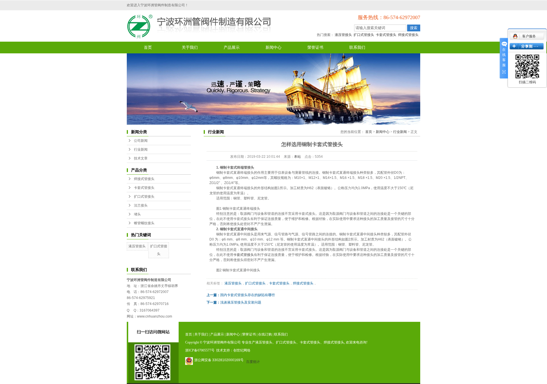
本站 (297, 157)
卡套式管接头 (386, 35)
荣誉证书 (315, 47)
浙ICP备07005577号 (200, 350)
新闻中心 (273, 47)
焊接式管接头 (408, 35)
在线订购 (265, 334)
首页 (148, 47)
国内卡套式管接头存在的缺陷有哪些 (247, 295)
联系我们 (357, 47)
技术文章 (141, 158)
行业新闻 (141, 149)
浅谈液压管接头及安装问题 (240, 302)
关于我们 (190, 47)
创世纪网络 (241, 350)
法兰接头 (141, 205)
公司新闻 (141, 141)
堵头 (137, 214)
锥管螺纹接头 (144, 223)
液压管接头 (343, 35)
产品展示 (232, 47)
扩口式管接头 (364, 35)
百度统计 (253, 362)
